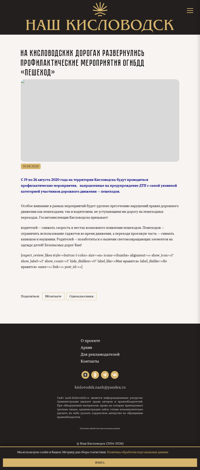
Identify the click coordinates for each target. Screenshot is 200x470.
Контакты (90, 361)
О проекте (90, 340)
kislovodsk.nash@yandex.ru (100, 387)
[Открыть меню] (190, 10)
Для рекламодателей (100, 354)
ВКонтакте (53, 296)
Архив (86, 347)
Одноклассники (81, 296)
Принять (100, 463)
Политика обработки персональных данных (100, 428)
